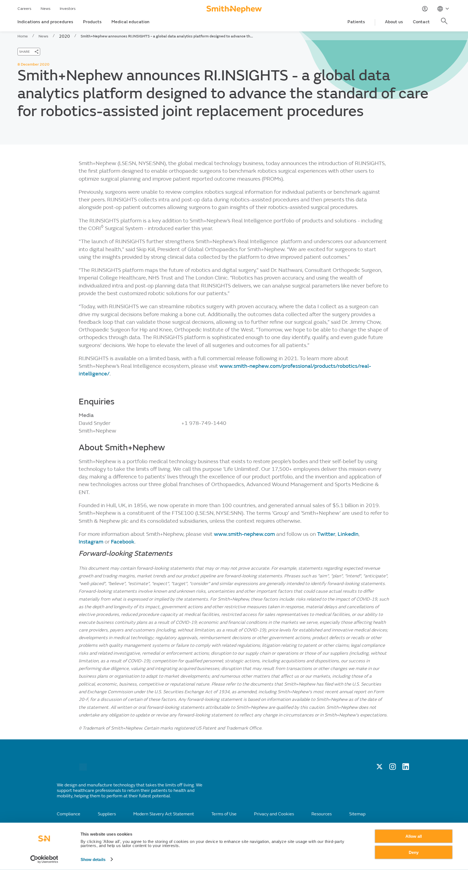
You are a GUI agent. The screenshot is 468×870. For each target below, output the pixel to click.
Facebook (122, 541)
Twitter (326, 534)
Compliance (68, 814)
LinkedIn (348, 534)
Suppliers (107, 814)
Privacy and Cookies (274, 814)
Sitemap (357, 814)
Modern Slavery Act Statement (163, 814)
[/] (83, 769)
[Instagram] (392, 768)
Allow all (413, 836)
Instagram (92, 541)
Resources (321, 814)
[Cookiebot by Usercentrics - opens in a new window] (44, 859)
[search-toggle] (445, 23)
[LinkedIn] (405, 768)
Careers (24, 8)
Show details (93, 859)
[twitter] (379, 768)
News (46, 8)
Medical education (130, 22)
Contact (421, 22)
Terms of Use (224, 814)
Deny (414, 852)
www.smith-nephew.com (245, 534)
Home (22, 36)
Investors (68, 8)
